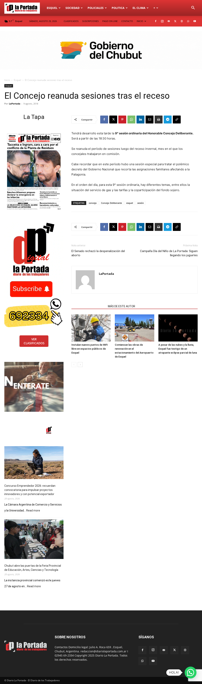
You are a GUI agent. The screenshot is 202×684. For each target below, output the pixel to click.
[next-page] (80, 364)
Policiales (96, 8)
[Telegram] (168, 119)
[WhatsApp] (188, 21)
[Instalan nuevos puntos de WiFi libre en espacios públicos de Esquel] (91, 328)
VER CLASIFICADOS (34, 341)
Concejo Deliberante (111, 202)
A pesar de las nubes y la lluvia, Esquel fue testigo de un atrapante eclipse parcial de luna (177, 348)
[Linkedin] (140, 119)
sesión (140, 202)
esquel (129, 202)
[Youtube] (195, 21)
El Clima (139, 8)
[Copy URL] (177, 119)
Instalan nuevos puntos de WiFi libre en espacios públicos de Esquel (89, 348)
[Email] (149, 119)
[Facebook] (156, 21)
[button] (193, 8)
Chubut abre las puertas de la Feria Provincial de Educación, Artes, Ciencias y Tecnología (32, 567)
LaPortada (14, 103)
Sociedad (72, 8)
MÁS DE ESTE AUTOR (121, 306)
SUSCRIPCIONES (90, 21)
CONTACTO (127, 21)
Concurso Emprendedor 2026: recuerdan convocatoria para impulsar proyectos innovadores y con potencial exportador (29, 490)
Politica (118, 8)
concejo (93, 202)
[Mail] (169, 21)
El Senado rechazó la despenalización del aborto (98, 253)
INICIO (140, 21)
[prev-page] (73, 364)
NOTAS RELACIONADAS (88, 306)
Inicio (7, 80)
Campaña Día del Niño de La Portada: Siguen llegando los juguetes (169, 253)
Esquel (52, 8)
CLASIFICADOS (71, 21)
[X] (175, 21)
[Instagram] (162, 21)
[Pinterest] (122, 119)
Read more (33, 511)
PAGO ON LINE (110, 21)
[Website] (182, 21)
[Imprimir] (159, 119)
